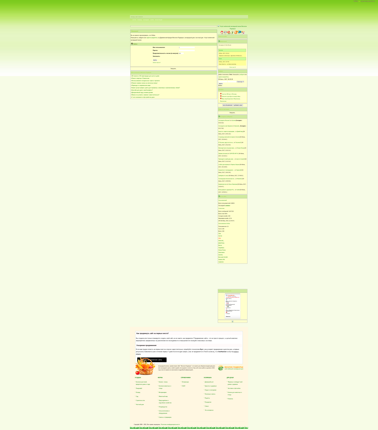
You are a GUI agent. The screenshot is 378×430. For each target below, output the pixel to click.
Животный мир (163, 396)
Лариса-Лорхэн (235, 164)
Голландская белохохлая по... (226, 178)
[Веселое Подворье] (229, 32)
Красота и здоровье (211, 386)
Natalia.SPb (221, 259)
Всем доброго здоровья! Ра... (226, 189)
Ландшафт (139, 388)
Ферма (160, 377)
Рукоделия (208, 402)
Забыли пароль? (157, 62)
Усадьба (138, 377)
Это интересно (209, 410)
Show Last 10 (232, 67)
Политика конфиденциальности (170, 424)
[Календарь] (243, 32)
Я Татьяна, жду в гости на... (225, 142)
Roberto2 (239, 178)
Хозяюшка (208, 377)
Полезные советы (210, 394)
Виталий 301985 (223, 257)
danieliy (220, 254)
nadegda (220, 175)
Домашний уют (209, 382)
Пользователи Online (224, 223)
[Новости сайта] (225, 32)
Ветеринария (162, 392)
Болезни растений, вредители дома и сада (143, 383)
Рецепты (207, 398)
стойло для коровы (223, 164)
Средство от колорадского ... (226, 170)
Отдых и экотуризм (210, 390)
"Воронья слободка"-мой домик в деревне (235, 383)
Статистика (221, 208)
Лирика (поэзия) (222, 153)
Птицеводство (163, 407)
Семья (207, 406)
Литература (185, 382)
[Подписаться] (236, 32)
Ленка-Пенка (240, 148)
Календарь (146, 19)
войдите (242, 74)
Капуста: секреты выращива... (226, 131)
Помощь (139, 19)
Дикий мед (240, 131)
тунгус (227, 175)
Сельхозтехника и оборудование (164, 412)
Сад (137, 396)
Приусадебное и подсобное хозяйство (165, 402)
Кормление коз (222, 184)
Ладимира (221, 247)
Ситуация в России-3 (224, 120)
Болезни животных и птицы (165, 387)
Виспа (220, 245)
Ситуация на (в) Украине (225, 126)
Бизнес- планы (163, 382)
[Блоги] (232, 32)
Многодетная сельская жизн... (226, 148)
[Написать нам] (239, 32)
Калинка (221, 50)
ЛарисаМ (238, 170)
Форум (134, 19)
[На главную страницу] (221, 32)
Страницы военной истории (226, 137)
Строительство (140, 400)
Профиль (221, 71)
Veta (219, 233)
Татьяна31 (238, 142)
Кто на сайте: (223, 196)
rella (219, 238)
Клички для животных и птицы (235, 393)
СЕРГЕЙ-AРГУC (234, 153)
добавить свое (238, 105)
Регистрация (158, 19)
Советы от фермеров (165, 417)
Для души (230, 377)
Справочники (185, 377)
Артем (234, 120)
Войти (152, 19)
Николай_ (237, 126)
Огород (138, 392)
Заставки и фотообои (234, 388)
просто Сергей (240, 159)
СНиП (183, 386)
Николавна (221, 252)
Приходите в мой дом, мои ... (226, 159)
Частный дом (140, 404)
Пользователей (222, 200)
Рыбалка (230, 398)
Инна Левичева (233, 184)
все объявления (227, 105)
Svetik (220, 58)
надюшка (221, 261)
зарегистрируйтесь (152, 37)
